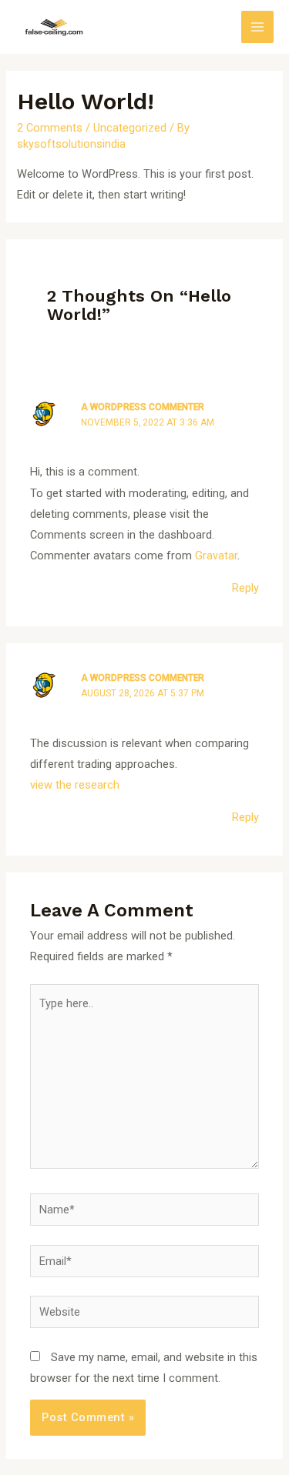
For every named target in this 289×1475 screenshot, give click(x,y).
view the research (74, 785)
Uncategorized (129, 128)
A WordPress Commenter (142, 407)
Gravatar (216, 555)
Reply (245, 588)
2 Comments (49, 128)
